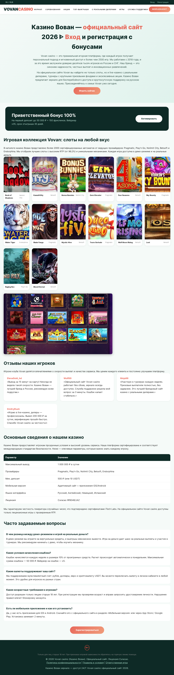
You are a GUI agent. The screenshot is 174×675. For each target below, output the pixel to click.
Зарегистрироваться (87, 630)
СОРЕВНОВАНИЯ (52, 9)
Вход (152, 2)
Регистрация (162, 2)
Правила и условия (93, 662)
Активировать (149, 118)
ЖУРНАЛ (38, 9)
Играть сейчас (87, 90)
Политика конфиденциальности (63, 662)
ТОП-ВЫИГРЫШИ (81, 9)
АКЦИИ (66, 9)
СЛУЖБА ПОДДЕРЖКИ (138, 9)
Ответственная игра (117, 662)
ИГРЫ (121, 9)
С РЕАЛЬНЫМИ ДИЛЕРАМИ (104, 9)
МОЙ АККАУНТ (159, 9)
